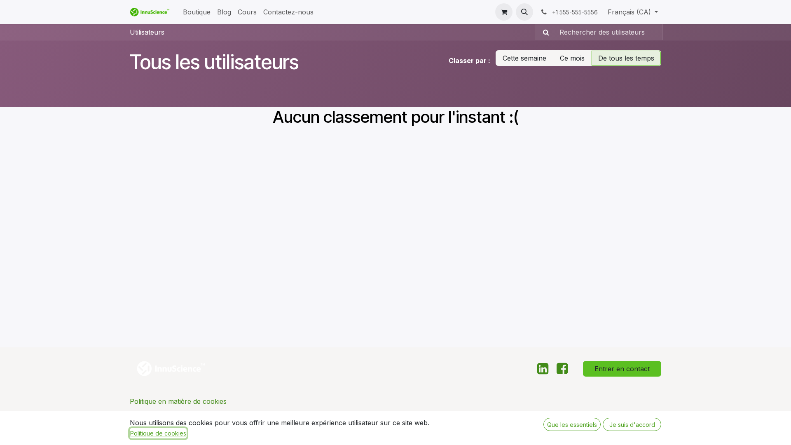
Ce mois (572, 58)
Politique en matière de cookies (178, 401)
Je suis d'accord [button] (632, 424)
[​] (543, 369)
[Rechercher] (543, 32)
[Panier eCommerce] (504, 12)
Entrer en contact (622, 369)
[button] (524, 12)
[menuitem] (197, 12)
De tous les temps (626, 58)
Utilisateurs (147, 32)
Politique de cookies (158, 433)
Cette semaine (524, 58)
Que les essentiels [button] (572, 424)
